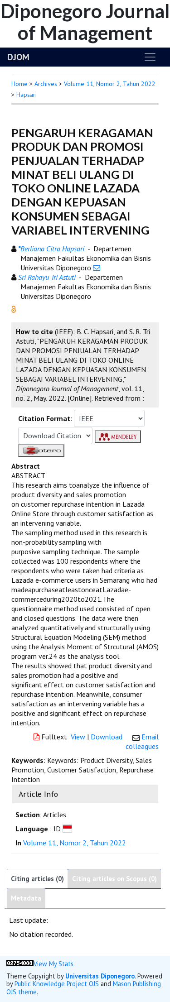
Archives (45, 84)
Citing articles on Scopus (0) (114, 878)
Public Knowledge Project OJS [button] (57, 983)
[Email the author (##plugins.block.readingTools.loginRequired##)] (96, 267)
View (78, 736)
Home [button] (19, 84)
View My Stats (53, 964)
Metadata (26, 898)
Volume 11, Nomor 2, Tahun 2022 (109, 84)
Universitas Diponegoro (100, 976)
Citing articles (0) (37, 878)
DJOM (18, 57)
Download (106, 736)
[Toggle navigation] (150, 57)
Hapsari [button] (26, 95)
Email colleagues (142, 741)
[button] (13, 308)
